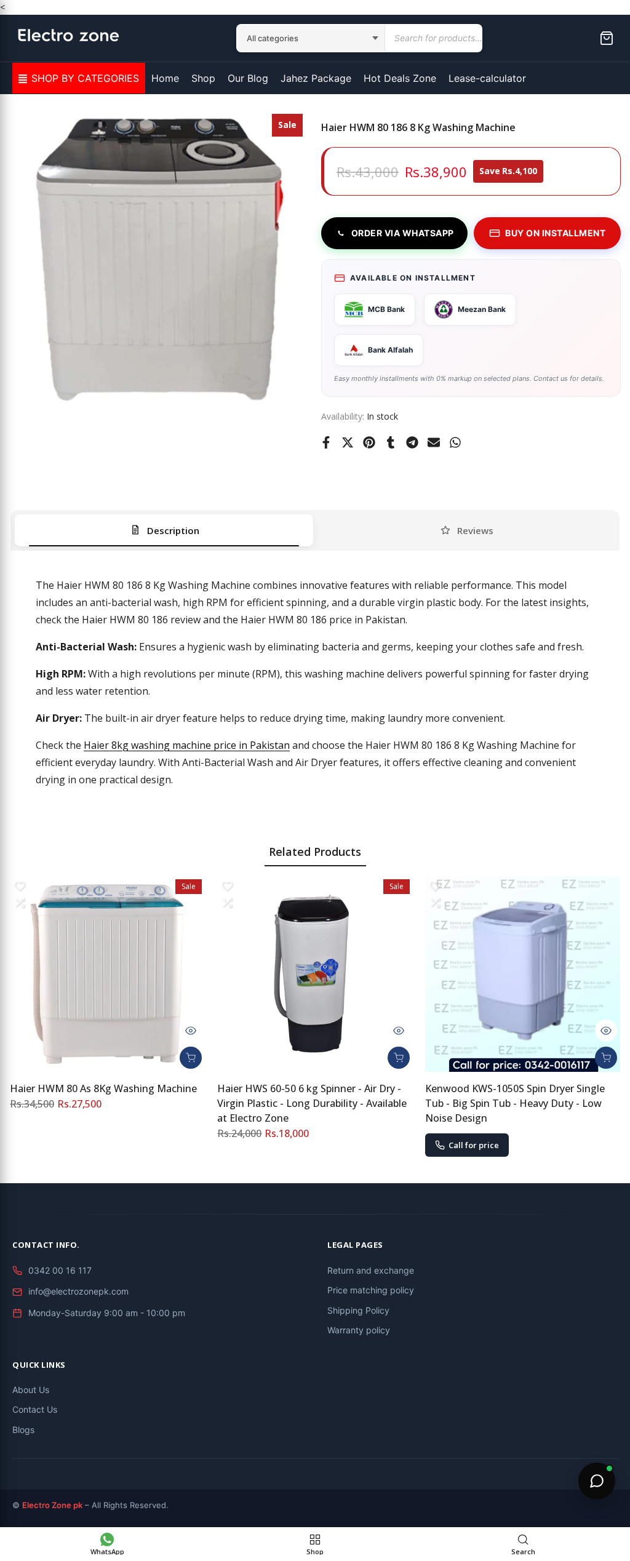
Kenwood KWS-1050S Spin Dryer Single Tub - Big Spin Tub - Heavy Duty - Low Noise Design (515, 1103)
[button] (19, 886)
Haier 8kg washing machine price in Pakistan (187, 745)
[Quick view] (191, 1031)
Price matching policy (370, 1290)
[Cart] (607, 38)
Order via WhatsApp (402, 233)
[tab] (164, 530)
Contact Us (34, 1409)
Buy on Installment (555, 233)
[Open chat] (596, 1481)
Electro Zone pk (52, 1505)
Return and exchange (370, 1270)
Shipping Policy (358, 1310)
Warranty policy (358, 1330)
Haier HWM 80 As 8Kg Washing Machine (103, 1088)
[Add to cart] (191, 1058)
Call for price (474, 1145)
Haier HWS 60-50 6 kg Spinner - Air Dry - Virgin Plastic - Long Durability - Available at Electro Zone (312, 1103)
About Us (30, 1389)
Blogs (23, 1429)
